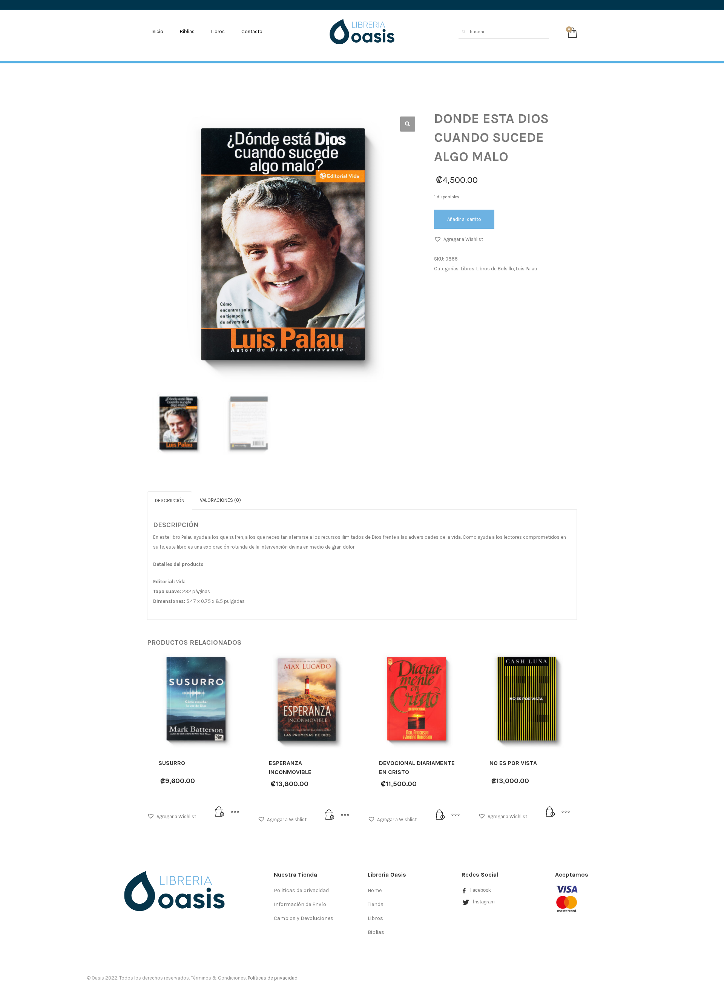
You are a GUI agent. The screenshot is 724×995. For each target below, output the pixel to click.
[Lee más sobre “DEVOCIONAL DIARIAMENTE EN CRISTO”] (440, 815)
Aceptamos (571, 874)
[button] (458, 239)
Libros (467, 268)
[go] (463, 31)
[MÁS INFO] (234, 812)
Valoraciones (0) (220, 500)
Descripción (169, 500)
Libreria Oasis (387, 874)
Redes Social (480, 874)
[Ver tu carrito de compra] (570, 32)
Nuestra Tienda (295, 874)
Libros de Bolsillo (495, 268)
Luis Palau (526, 268)
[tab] (169, 500)
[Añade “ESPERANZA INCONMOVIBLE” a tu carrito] (329, 815)
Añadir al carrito (464, 219)
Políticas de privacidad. (273, 978)
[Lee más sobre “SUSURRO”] (219, 812)
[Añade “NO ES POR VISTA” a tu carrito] (550, 812)
